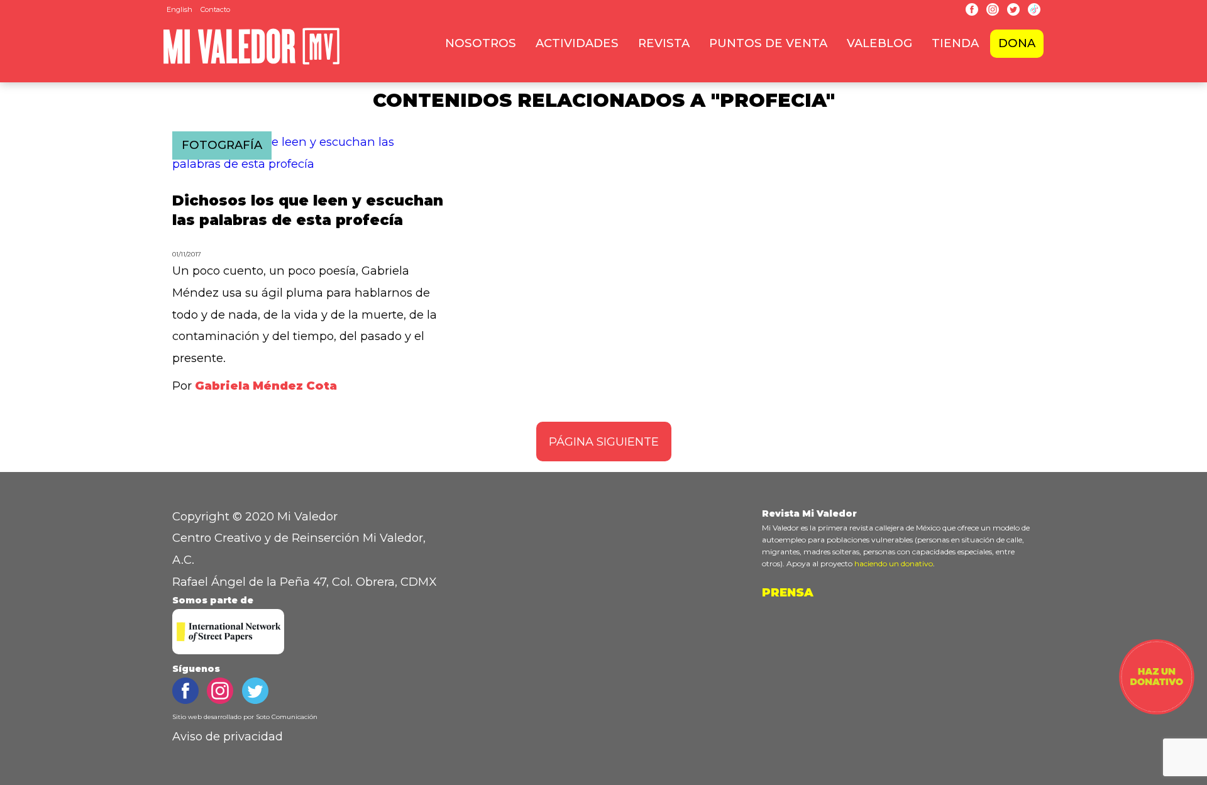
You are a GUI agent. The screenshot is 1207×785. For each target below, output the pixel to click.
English (179, 9)
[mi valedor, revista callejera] (251, 62)
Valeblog (879, 43)
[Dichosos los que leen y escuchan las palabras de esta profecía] (308, 163)
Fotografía (222, 145)
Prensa (787, 592)
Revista (664, 43)
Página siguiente (604, 441)
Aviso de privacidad (227, 736)
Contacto (215, 9)
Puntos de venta (768, 43)
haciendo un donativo (893, 563)
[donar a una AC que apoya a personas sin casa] (1156, 710)
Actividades (577, 43)
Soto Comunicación (286, 717)
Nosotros (480, 43)
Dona (1016, 43)
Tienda (955, 43)
